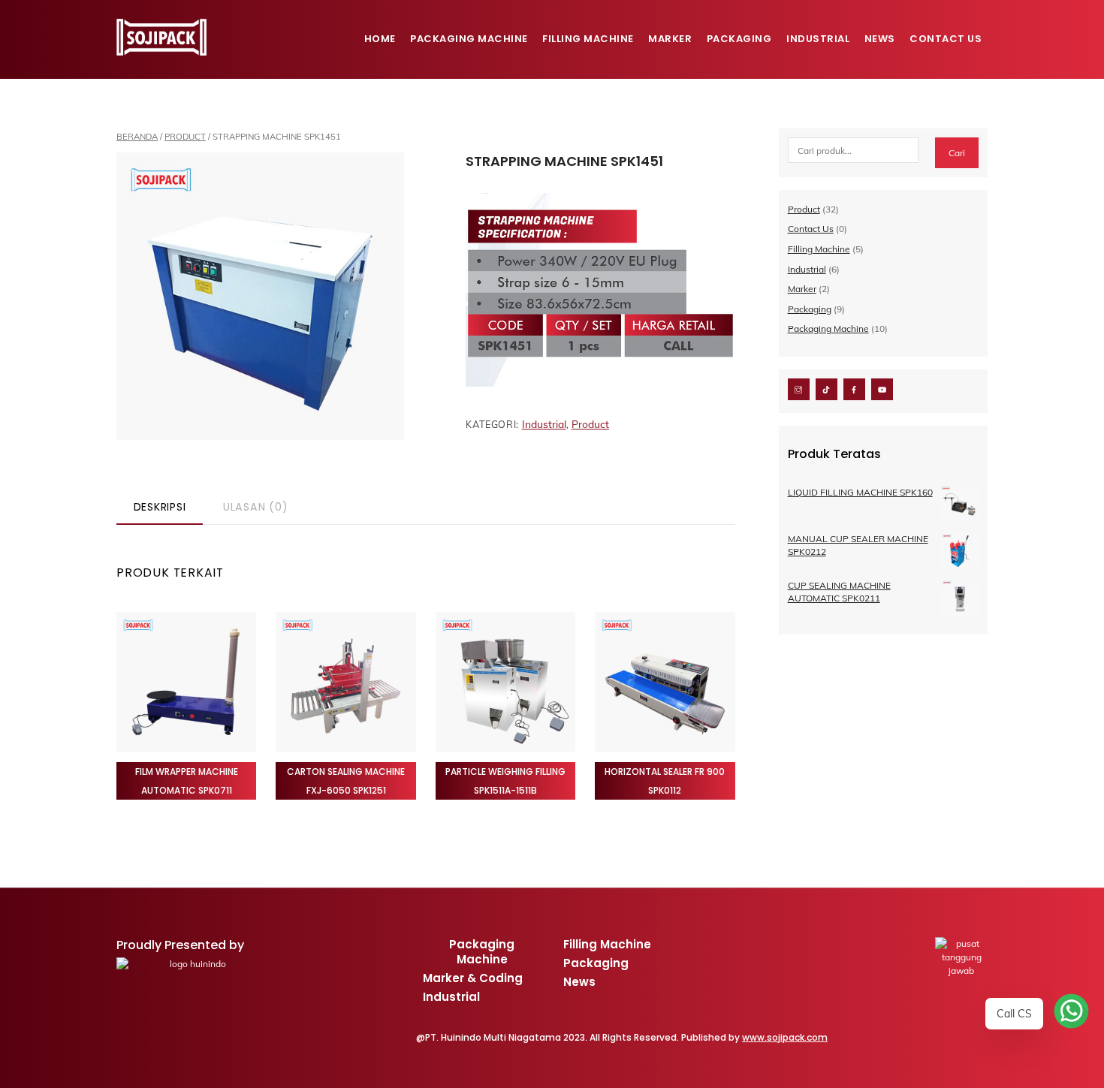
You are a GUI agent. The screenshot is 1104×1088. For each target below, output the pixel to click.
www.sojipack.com (785, 1037)
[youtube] (882, 388)
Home (380, 39)
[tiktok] (826, 388)
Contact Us (945, 39)
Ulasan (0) (255, 506)
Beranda (137, 136)
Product (185, 136)
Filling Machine (588, 39)
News (879, 39)
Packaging (739, 39)
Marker (670, 39)
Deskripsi (160, 506)
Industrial (817, 39)
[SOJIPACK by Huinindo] (161, 49)
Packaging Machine (469, 39)
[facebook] (854, 388)
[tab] (159, 508)
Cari (957, 152)
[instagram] (799, 388)
